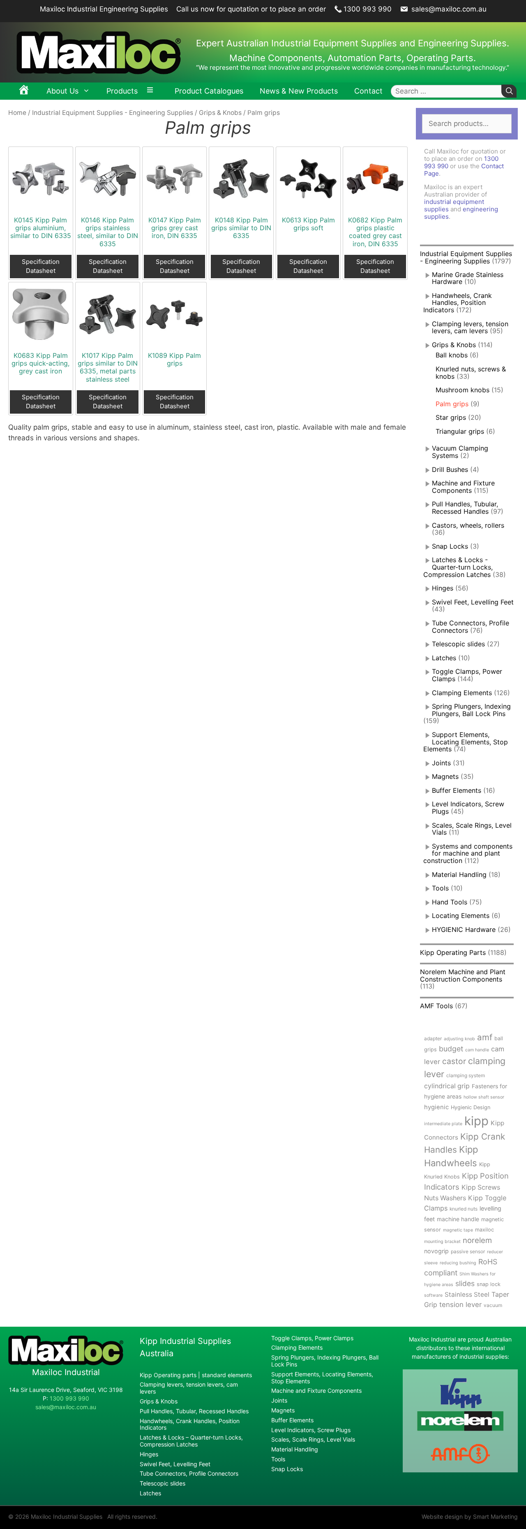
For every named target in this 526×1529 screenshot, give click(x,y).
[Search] (509, 91)
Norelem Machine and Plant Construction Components (462, 975)
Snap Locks (450, 546)
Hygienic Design (470, 1107)
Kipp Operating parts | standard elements (196, 1374)
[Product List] (152, 91)
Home (17, 113)
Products (122, 91)
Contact (368, 91)
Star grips (451, 417)
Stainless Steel (467, 1294)
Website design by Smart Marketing (470, 1516)
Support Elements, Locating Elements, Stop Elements (465, 741)
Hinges (442, 588)
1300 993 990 (368, 9)
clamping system (465, 1075)
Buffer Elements (456, 790)
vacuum (493, 1305)
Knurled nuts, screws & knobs (471, 372)
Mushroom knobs (462, 390)
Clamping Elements (462, 693)
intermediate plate (443, 1123)
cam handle (477, 1050)
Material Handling (459, 874)
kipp (476, 1121)
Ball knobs (452, 355)
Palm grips (452, 404)
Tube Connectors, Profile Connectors (189, 1473)
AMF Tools (436, 1006)
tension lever (460, 1304)
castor (454, 1061)
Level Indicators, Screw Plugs (468, 807)
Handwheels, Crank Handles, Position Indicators (457, 302)
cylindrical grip (447, 1086)
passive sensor (468, 1251)
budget (451, 1048)
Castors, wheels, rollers (468, 525)
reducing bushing (458, 1263)
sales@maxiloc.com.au (448, 9)
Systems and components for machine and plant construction (467, 853)
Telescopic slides (458, 644)
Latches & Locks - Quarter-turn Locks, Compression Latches (458, 567)
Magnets (445, 776)
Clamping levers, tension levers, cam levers (470, 327)
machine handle (458, 1219)
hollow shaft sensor (484, 1097)
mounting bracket (442, 1241)
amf (484, 1037)
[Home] (23, 91)
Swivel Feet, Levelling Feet (473, 602)
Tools (440, 888)
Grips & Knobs (220, 113)
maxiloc (484, 1230)
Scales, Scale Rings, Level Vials (472, 829)
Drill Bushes (450, 469)
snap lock (489, 1284)
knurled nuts (464, 1209)
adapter (433, 1038)
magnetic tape (458, 1230)
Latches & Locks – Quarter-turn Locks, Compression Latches (191, 1441)
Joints (441, 763)
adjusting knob (459, 1038)
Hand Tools (449, 902)
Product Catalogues (209, 91)
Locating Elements (460, 915)
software (433, 1295)
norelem (477, 1240)
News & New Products (299, 91)
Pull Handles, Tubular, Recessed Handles (465, 507)
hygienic (436, 1107)
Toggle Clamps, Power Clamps (312, 1337)
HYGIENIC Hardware (464, 929)
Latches (444, 658)
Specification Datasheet (41, 266)
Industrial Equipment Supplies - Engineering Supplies (112, 113)
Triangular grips (460, 431)
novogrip (436, 1250)
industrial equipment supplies (454, 205)
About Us (62, 91)
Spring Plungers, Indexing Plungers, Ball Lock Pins (471, 710)
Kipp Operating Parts (453, 952)
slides (465, 1283)
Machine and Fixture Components (463, 486)
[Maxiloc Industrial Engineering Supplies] (65, 1363)
